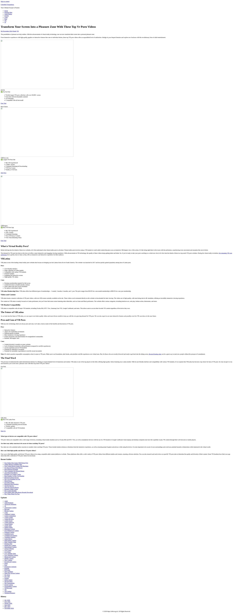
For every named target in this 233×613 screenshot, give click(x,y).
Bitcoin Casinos (8, 511)
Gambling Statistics (9, 537)
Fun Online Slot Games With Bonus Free (16, 463)
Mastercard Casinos (10, 557)
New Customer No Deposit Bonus (14, 471)
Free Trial (3, 103)
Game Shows (8, 539)
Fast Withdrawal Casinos (11, 530)
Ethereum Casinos (9, 529)
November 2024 (9, 608)
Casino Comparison (10, 516)
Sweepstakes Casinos (10, 586)
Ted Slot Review (9, 486)
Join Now (3, 173)
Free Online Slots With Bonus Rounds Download (18, 492)
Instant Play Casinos (10, 545)
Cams (6, 17)
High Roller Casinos (10, 540)
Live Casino (7, 550)
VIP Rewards (8, 588)
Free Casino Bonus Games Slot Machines (16, 466)
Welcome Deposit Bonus (11, 487)
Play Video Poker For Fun (11, 494)
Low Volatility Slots (10, 553)
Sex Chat (7, 576)
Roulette (6, 568)
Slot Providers (8, 581)
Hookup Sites (8, 12)
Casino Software (9, 522)
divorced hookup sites (155, 354)
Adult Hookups (8, 502)
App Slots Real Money (11, 472)
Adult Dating (8, 14)
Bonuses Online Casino (11, 489)
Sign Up (3, 431)
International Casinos (10, 547)
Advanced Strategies (10, 504)
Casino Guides (8, 517)
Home (6, 11)
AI (5, 22)
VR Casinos (7, 591)
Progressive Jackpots (10, 567)
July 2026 (7, 600)
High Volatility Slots (10, 542)
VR (5, 20)
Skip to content (5, 1)
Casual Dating (8, 524)
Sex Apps (7, 575)
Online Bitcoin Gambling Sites (13, 464)
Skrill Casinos (8, 580)
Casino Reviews (9, 519)
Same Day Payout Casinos (12, 573)
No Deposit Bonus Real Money (13, 468)
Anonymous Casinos (10, 507)
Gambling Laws (9, 534)
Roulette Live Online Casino (12, 474)
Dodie (14, 31)
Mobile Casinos (8, 558)
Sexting (6, 16)
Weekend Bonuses (9, 593)
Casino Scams (8, 521)
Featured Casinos (9, 532)
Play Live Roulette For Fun (12, 479)
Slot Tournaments (9, 583)
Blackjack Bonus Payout (11, 477)
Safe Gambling (8, 571)
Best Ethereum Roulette (11, 469)
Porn (5, 19)
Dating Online (8, 527)
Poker (6, 563)
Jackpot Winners (9, 548)
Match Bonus (8, 481)
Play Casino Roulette (10, 491)
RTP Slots (7, 570)
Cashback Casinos (9, 514)
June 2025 (7, 605)
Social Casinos (8, 585)
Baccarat (6, 509)
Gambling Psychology (10, 535)
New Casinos (8, 560)
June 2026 (7, 602)
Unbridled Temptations (7, 4)
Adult (6, 501)
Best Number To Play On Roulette (14, 476)
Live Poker (7, 552)
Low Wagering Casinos (11, 555)
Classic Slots (8, 525)
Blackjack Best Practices (11, 484)
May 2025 (7, 606)
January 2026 (8, 603)
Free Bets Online (9, 482)
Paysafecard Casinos (10, 562)
